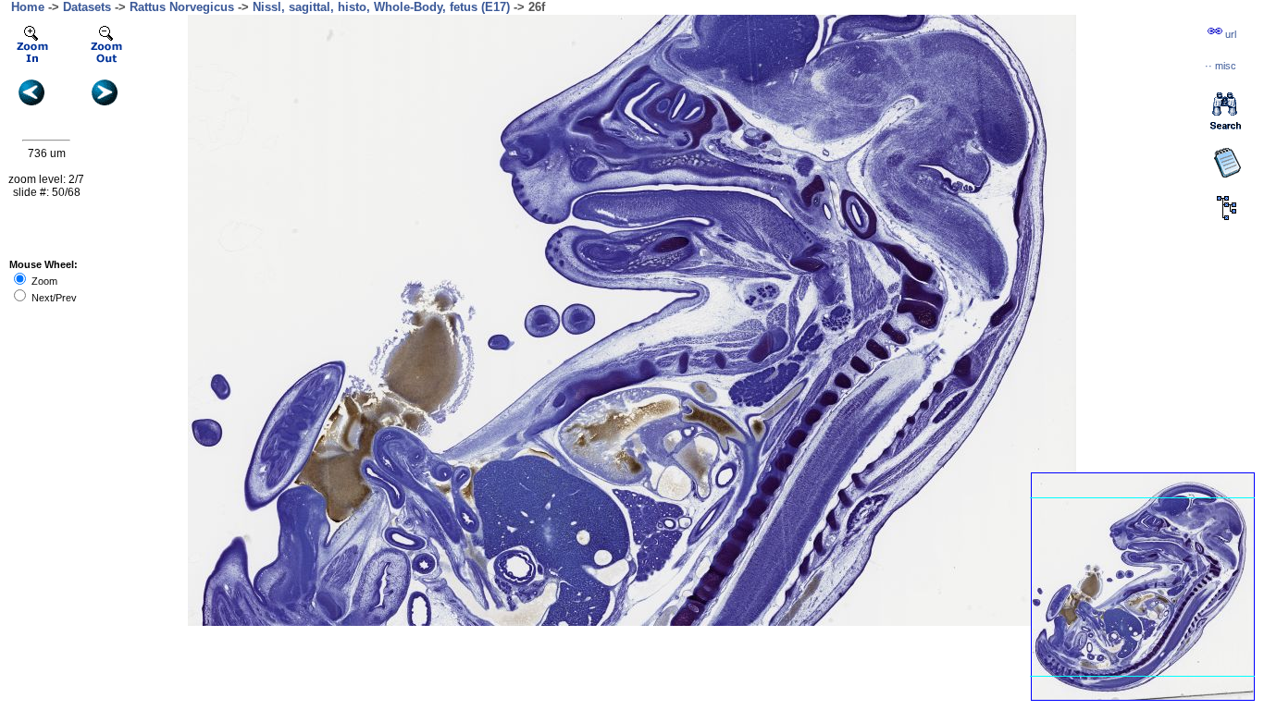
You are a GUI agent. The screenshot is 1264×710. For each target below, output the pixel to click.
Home (27, 7)
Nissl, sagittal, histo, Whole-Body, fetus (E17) (381, 7)
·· (1220, 65)
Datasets (87, 7)
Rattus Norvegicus (182, 7)
